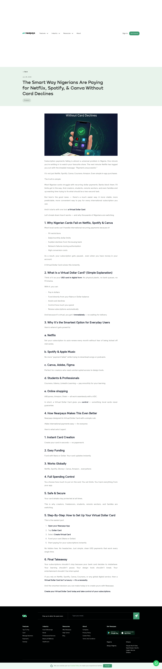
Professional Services (49, 635)
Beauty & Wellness (48, 638)
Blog (64, 635)
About (79, 33)
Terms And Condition (89, 638)
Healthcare (46, 641)
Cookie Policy (86, 635)
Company (85, 629)
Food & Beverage (48, 629)
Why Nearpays (67, 629)
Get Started (134, 33)
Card (23, 632)
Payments (25, 638)
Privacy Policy (87, 632)
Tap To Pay (25, 629)
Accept (107, 665)
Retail (44, 632)
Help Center (66, 632)
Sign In (125, 33)
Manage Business (27, 635)
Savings (24, 641)
